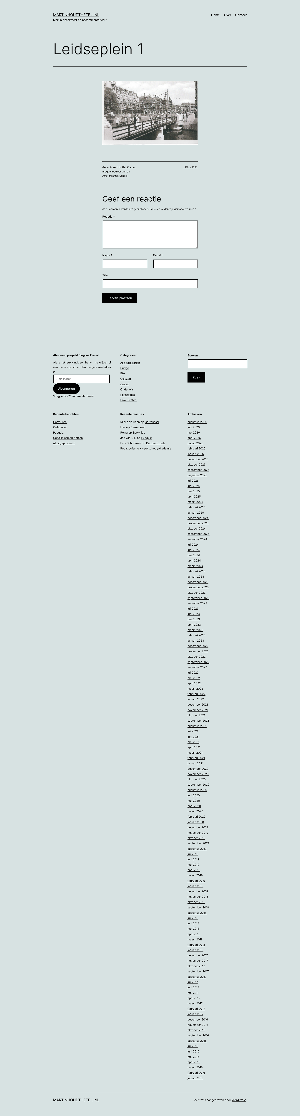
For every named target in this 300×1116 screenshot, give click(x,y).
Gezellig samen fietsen (68, 437)
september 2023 (198, 598)
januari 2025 (196, 512)
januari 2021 (195, 763)
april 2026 (194, 437)
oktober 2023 (197, 592)
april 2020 (194, 806)
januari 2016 (195, 1078)
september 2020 (198, 784)
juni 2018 (193, 923)
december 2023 (198, 582)
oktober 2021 (196, 715)
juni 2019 (193, 859)
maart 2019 (195, 875)
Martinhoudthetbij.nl (76, 14)
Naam (107, 255)
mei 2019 (193, 864)
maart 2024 (195, 566)
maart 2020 (195, 811)
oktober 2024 (197, 528)
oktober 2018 (196, 902)
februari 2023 (196, 635)
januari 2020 (196, 822)
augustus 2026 (197, 422)
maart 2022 (195, 688)
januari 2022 (196, 699)
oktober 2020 (197, 779)
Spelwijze (139, 432)
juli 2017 (193, 982)
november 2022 (198, 651)
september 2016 (198, 1035)
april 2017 (194, 998)
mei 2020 (194, 800)
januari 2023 (196, 640)
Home (215, 15)
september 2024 (199, 533)
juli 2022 (193, 672)
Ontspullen (60, 427)
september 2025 (198, 469)
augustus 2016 (197, 1040)
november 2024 (198, 523)
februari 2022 (196, 694)
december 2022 (198, 646)
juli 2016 (193, 1046)
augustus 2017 (197, 976)
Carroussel (60, 422)
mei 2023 (194, 619)
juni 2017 (193, 987)
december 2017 (198, 955)
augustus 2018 (197, 912)
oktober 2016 (196, 1030)
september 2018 (198, 907)
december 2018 (198, 891)
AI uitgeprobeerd (64, 443)
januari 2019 (195, 886)
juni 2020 (194, 795)
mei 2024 (194, 555)
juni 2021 (193, 736)
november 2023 (198, 587)
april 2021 (194, 747)
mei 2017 (193, 992)
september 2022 (198, 662)
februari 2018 (196, 944)
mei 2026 (194, 432)
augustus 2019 (197, 848)
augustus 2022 (197, 667)
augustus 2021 (197, 726)
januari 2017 (195, 1014)
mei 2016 (193, 1056)
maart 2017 (195, 1003)
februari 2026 (196, 448)
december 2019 (198, 827)
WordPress (239, 1100)
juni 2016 (193, 1051)
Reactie (108, 216)
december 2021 (198, 704)
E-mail (158, 255)
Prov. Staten (128, 400)
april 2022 (194, 683)
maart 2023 (195, 630)
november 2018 (198, 896)
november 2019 (198, 832)
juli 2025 (193, 480)
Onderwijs (127, 389)
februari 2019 (196, 880)
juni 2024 (194, 550)
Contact (241, 15)
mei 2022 (194, 678)
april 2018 (194, 934)
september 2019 (198, 843)
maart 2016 (195, 1067)
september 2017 (198, 971)
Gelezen (125, 378)
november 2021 (198, 710)
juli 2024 (193, 544)
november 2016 (198, 1024)
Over (227, 15)
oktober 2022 (197, 656)
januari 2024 (196, 576)
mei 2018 (193, 928)
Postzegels (127, 394)
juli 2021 (193, 731)
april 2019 (194, 870)
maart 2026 (195, 443)
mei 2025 (194, 491)
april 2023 (194, 624)
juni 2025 (194, 486)
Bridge (124, 368)
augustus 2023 (197, 603)
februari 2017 (196, 1008)
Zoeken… (194, 355)
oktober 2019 (196, 838)
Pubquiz (58, 432)
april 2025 (194, 496)
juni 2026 (194, 427)
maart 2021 (195, 752)
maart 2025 (195, 501)
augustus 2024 (197, 539)
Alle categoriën (130, 362)
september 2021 (198, 720)
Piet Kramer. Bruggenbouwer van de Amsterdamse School (119, 171)
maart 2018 (195, 939)
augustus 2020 (197, 790)
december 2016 (198, 1019)
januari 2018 (195, 950)
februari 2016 (196, 1072)
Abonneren (66, 388)
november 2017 (198, 960)
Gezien (124, 384)
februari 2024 (197, 571)
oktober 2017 (196, 966)
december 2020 (198, 768)
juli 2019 (193, 854)
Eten (123, 373)
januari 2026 (196, 454)
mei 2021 (193, 742)
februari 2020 (196, 816)
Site (105, 275)
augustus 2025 (197, 475)
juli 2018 (193, 918)
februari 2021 (196, 758)
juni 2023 (194, 614)
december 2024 (198, 518)
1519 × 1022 (190, 167)
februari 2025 (196, 507)
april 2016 (194, 1062)
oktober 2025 (197, 464)
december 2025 (198, 459)
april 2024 (194, 560)
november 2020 (198, 774)
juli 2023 (193, 608)
